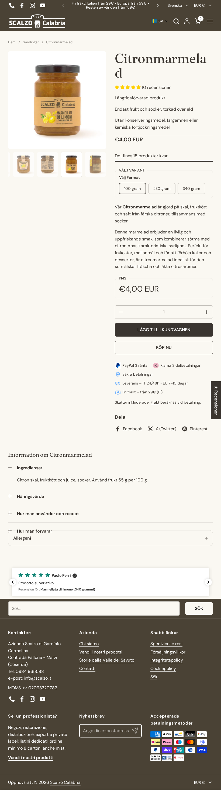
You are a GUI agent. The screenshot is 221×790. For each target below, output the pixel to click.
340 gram (191, 188)
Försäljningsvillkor (167, 652)
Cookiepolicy (163, 668)
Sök (199, 608)
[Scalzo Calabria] (37, 21)
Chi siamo (89, 643)
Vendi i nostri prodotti (100, 652)
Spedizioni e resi (166, 643)
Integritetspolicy (166, 660)
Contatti (87, 668)
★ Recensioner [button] (216, 400)
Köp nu (164, 347)
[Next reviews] (208, 582)
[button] (176, 21)
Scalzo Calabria (65, 782)
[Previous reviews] (12, 582)
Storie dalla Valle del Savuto (106, 660)
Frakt (155, 402)
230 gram (161, 188)
